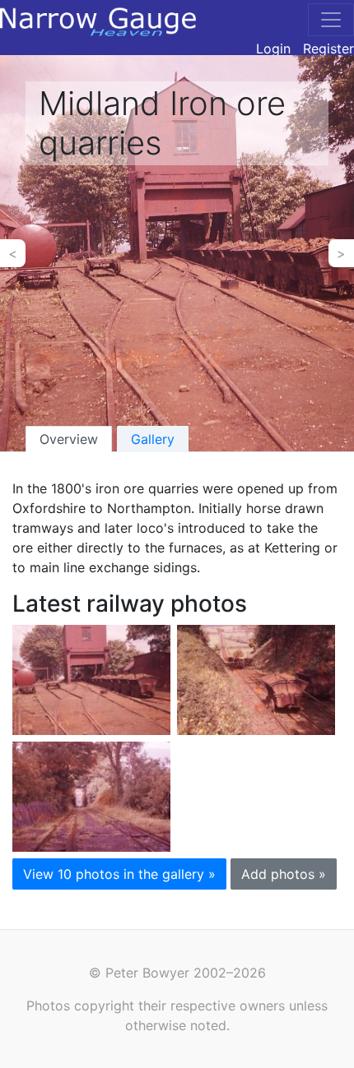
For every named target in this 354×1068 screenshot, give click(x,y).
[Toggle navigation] (331, 19)
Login (273, 48)
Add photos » (283, 874)
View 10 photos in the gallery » (119, 874)
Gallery (153, 439)
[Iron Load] (256, 679)
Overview (69, 439)
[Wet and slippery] (91, 795)
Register (328, 48)
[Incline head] (91, 679)
